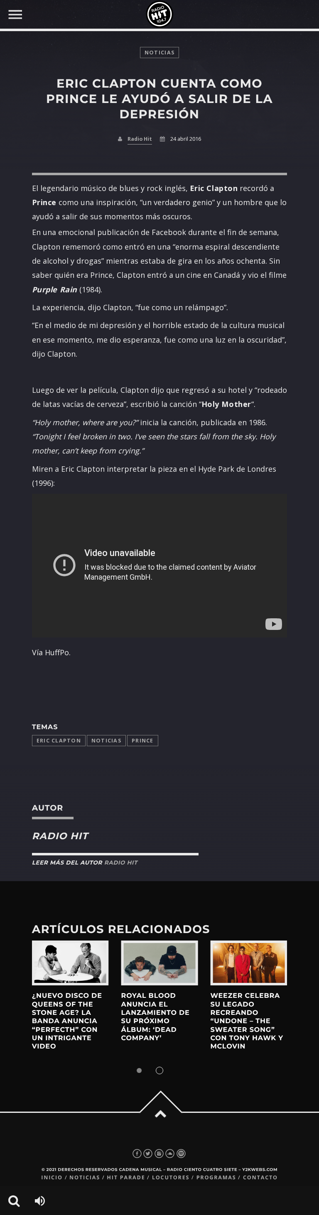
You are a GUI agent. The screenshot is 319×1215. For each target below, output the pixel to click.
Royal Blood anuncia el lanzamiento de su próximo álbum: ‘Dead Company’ (155, 1017)
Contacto (260, 1177)
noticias (159, 52)
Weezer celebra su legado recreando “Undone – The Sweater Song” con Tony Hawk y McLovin (246, 1021)
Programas (216, 1177)
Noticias (106, 740)
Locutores (170, 1177)
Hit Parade (126, 1177)
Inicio (52, 1177)
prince (143, 740)
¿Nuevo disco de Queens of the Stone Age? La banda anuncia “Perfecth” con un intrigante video (67, 1021)
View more (70, 963)
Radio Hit (140, 138)
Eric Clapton (59, 740)
